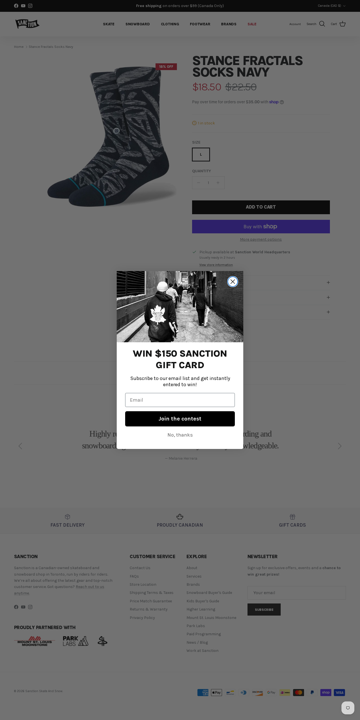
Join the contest (180, 418)
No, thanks (180, 435)
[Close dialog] (233, 282)
